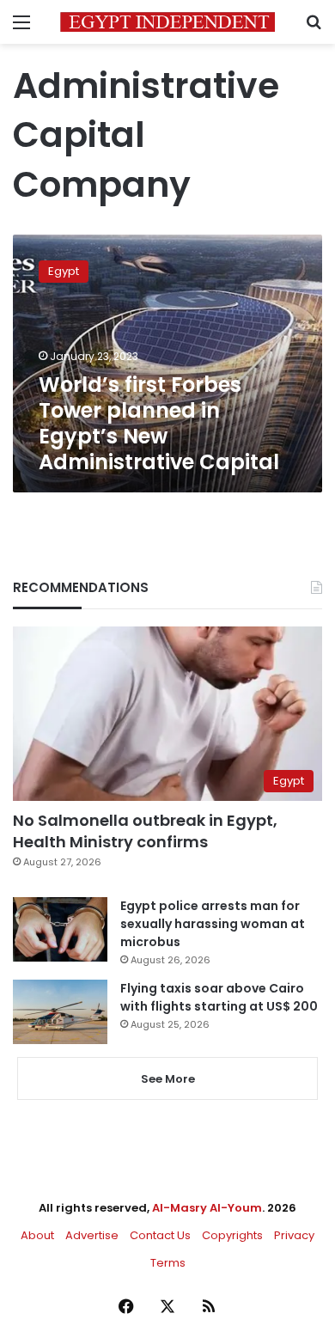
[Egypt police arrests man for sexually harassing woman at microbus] (60, 929)
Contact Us (160, 1235)
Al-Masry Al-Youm (207, 1208)
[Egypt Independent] (167, 22)
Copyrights (232, 1235)
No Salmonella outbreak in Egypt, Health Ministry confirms (145, 830)
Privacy (294, 1235)
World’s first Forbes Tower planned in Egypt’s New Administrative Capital (159, 423)
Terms (168, 1263)
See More (168, 1079)
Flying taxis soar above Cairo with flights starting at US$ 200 (219, 997)
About (37, 1235)
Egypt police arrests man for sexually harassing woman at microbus (212, 923)
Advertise (92, 1235)
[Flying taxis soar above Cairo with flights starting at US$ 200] (60, 1012)
